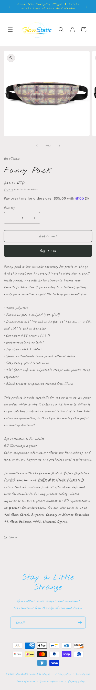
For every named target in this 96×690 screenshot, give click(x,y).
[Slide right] (59, 145)
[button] (10, 29)
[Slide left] (36, 145)
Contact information (51, 681)
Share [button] (13, 537)
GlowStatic (21, 673)
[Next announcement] (86, 6)
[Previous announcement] (9, 6)
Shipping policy (76, 681)
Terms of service (25, 681)
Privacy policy (63, 673)
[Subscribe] (80, 623)
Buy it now (48, 250)
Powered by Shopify (39, 673)
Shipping (8, 189)
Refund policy (83, 673)
